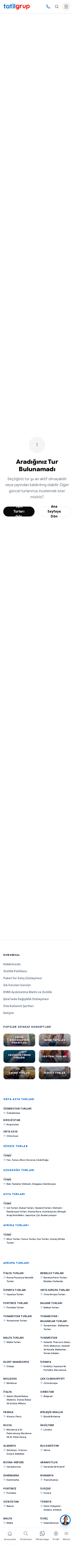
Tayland (16, 1183)
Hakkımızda (12, 964)
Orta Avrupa (51, 1383)
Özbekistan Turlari (17, 1108)
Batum (10, 1506)
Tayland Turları (43, 1207)
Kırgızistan (11, 1120)
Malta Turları (13, 1337)
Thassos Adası (61, 1342)
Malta (7, 1518)
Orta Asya (10, 1131)
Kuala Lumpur (49, 1215)
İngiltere (47, 1425)
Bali (9, 1183)
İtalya (7, 1391)
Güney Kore (34, 1211)
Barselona (60, 1370)
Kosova (30, 1159)
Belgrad (48, 1396)
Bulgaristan (49, 1445)
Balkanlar (60, 1349)
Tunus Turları (28, 1239)
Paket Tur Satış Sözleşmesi (22, 978)
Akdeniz (11, 1399)
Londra (48, 1429)
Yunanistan (48, 1337)
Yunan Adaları (51, 1353)
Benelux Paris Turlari (55, 1277)
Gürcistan (11, 1501)
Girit (46, 1345)
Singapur (37, 1183)
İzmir (46, 1506)
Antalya (57, 1509)
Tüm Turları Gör (18, 511)
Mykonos (55, 1345)
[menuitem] (9, 1536)
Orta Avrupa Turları (55, 1289)
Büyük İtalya (21, 1396)
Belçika (48, 1281)
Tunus (15, 1159)
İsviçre (45, 1488)
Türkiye (45, 1501)
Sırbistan (47, 1391)
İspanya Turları (14, 1289)
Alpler (10, 1396)
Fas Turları (43, 1239)
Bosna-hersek (13, 1462)
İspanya (45, 1361)
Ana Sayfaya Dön (54, 511)
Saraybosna (14, 1466)
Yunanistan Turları (17, 1316)
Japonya (30, 1215)
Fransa (8, 1412)
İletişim (8, 1013)
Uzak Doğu (42, 1159)
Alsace (11, 1416)
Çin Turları (12, 1207)
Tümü (7, 1155)
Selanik (48, 1342)
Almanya (9, 1445)
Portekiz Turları (15, 1303)
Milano (22, 1403)
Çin (38, 1215)
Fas (9, 1159)
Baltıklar (19, 1453)
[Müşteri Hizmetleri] (48, 6)
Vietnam (26, 1183)
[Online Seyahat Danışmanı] (65, 1520)
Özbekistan (13, 1113)
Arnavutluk (49, 1462)
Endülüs (48, 1366)
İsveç (44, 1518)
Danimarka (11, 1475)
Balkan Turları (51, 1303)
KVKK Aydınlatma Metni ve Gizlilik (27, 992)
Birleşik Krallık (51, 1412)
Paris (19, 1416)
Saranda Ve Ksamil (54, 1466)
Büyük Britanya (52, 1416)
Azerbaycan (49, 1211)
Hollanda (58, 1281)
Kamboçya (49, 1183)
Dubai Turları (26, 1207)
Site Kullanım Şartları (18, 1006)
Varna (47, 1450)
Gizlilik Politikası (15, 971)
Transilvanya (51, 1479)
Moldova (10, 1378)
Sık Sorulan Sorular (17, 985)
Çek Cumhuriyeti (52, 1378)
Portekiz (9, 1488)
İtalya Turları (13, 1273)
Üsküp (10, 1366)
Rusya (7, 1425)
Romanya (46, 1475)
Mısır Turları (13, 1239)
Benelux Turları (52, 1273)
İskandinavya (51, 1522)
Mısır (22, 1159)
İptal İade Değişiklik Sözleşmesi (26, 999)
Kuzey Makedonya (16, 1361)
